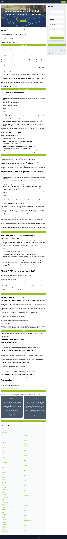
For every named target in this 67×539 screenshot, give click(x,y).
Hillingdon (25, 513)
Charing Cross (4, 490)
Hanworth (25, 527)
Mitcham (25, 508)
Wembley (3, 510)
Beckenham (26, 495)
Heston (25, 500)
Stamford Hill (4, 442)
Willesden (4, 487)
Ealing (25, 453)
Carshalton (26, 523)
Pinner (25, 447)
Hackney (3, 450)
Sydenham (26, 485)
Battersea (25, 440)
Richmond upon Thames (28, 488)
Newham (3, 485)
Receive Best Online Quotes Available (23, 155)
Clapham (25, 443)
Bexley (25, 502)
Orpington (25, 528)
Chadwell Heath (5, 502)
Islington (3, 455)
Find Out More (23, 294)
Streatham (25, 482)
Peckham (3, 529)
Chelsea (3, 520)
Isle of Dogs (4, 514)
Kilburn (3, 479)
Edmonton (2, 388)
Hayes (25, 507)
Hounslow (25, 503)
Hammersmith (26, 433)
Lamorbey (25, 492)
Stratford (3, 464)
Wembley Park (4, 499)
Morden (25, 512)
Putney (25, 467)
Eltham (25, 475)
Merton (25, 498)
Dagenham (26, 435)
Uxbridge (25, 515)
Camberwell (4, 527)
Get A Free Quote (23, 421)
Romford (3, 525)
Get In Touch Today (23, 45)
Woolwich (25, 432)
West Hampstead (5, 470)
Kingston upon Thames (28, 520)
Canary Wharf (4, 500)
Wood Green (15, 388)
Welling (25, 478)
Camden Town (4, 460)
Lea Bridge (4, 444)
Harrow (25, 430)
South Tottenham (5, 439)
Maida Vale (4, 482)
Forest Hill (25, 472)
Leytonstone (4, 445)
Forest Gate (4, 459)
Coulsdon (25, 532)
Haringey (3, 435)
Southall (25, 487)
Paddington (4, 494)
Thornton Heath (26, 510)
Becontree (4, 515)
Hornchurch (26, 457)
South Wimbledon (27, 497)
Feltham (25, 522)
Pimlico (3, 517)
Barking (3, 495)
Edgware (3, 467)
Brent (3, 452)
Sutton (25, 530)
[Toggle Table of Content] (11, 49)
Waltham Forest (5, 434)
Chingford (11, 388)
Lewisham (25, 455)
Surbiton (25, 525)
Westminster (4, 504)
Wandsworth (26, 462)
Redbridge (4, 449)
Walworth (3, 509)
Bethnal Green (4, 472)
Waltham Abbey (21, 388)
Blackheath (26, 437)
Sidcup (25, 493)
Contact (63, 1)
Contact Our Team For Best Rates (23, 89)
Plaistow (3, 484)
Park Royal (4, 522)
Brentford (25, 477)
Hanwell (25, 470)
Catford (25, 468)
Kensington (4, 519)
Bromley (3, 474)
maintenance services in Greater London (32, 55)
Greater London (5, 524)
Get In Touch (23, 330)
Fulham (25, 450)
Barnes (25, 460)
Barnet (3, 437)
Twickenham (26, 505)
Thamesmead (26, 438)
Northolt (25, 463)
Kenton (3, 505)
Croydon (25, 517)
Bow (3, 469)
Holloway (3, 447)
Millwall (3, 512)
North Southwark (5, 497)
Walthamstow (4, 440)
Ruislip (25, 483)
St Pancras (4, 465)
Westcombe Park (5, 530)
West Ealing (26, 458)
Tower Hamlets (4, 480)
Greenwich (26, 428)
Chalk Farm (4, 457)
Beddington (26, 518)
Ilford (3, 475)
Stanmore (3, 489)
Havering (3, 507)
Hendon (3, 454)
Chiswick (25, 448)
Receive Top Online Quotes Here (23, 391)
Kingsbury (4, 477)
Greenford (25, 465)
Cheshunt (6, 388)
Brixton (25, 442)
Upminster (25, 480)
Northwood (26, 473)
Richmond (25, 490)
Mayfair (3, 492)
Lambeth (25, 445)
